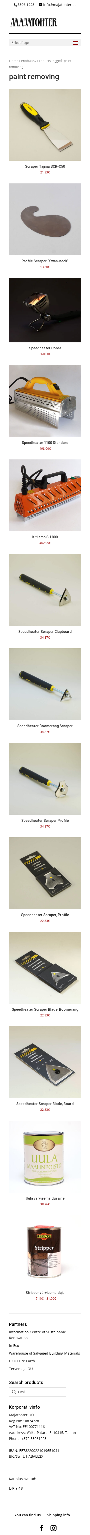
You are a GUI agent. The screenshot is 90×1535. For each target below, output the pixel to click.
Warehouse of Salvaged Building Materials (44, 1353)
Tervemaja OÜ (21, 1368)
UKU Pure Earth (22, 1361)
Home (13, 60)
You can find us (27, 1515)
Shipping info (58, 1515)
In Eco (14, 1345)
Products (27, 60)
